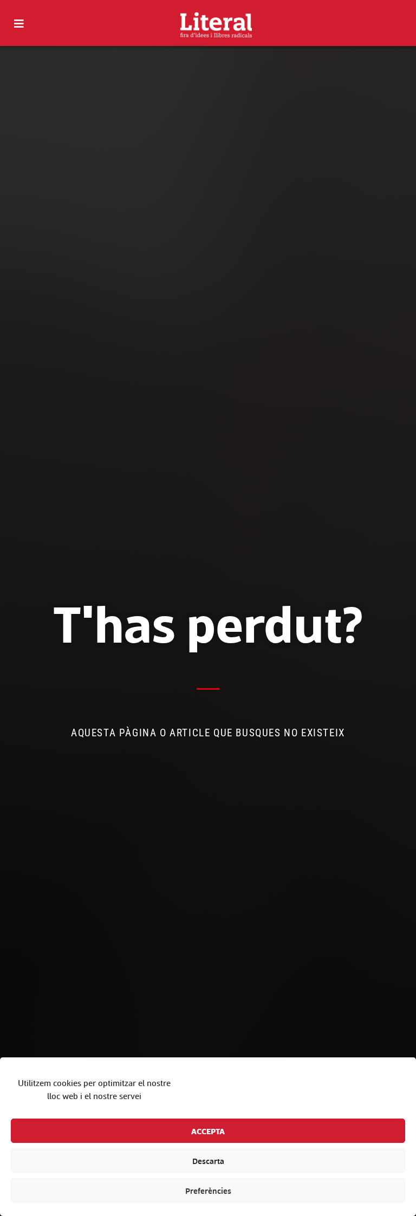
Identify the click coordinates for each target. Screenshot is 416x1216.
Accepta (208, 1131)
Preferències (208, 1191)
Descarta (208, 1161)
